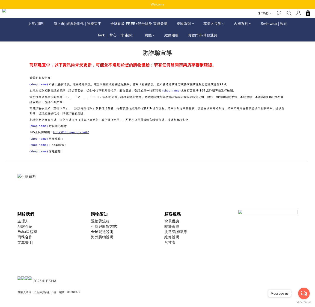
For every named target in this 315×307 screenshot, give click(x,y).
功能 (148, 35)
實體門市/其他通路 (203, 35)
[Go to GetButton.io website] (304, 302)
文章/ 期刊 (36, 24)
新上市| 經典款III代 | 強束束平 (77, 24)
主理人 (23, 221)
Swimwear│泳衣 (274, 24)
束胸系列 (184, 24)
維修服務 (171, 35)
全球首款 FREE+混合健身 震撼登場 (138, 24)
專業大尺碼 (212, 24)
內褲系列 (241, 24)
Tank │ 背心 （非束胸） (117, 35)
